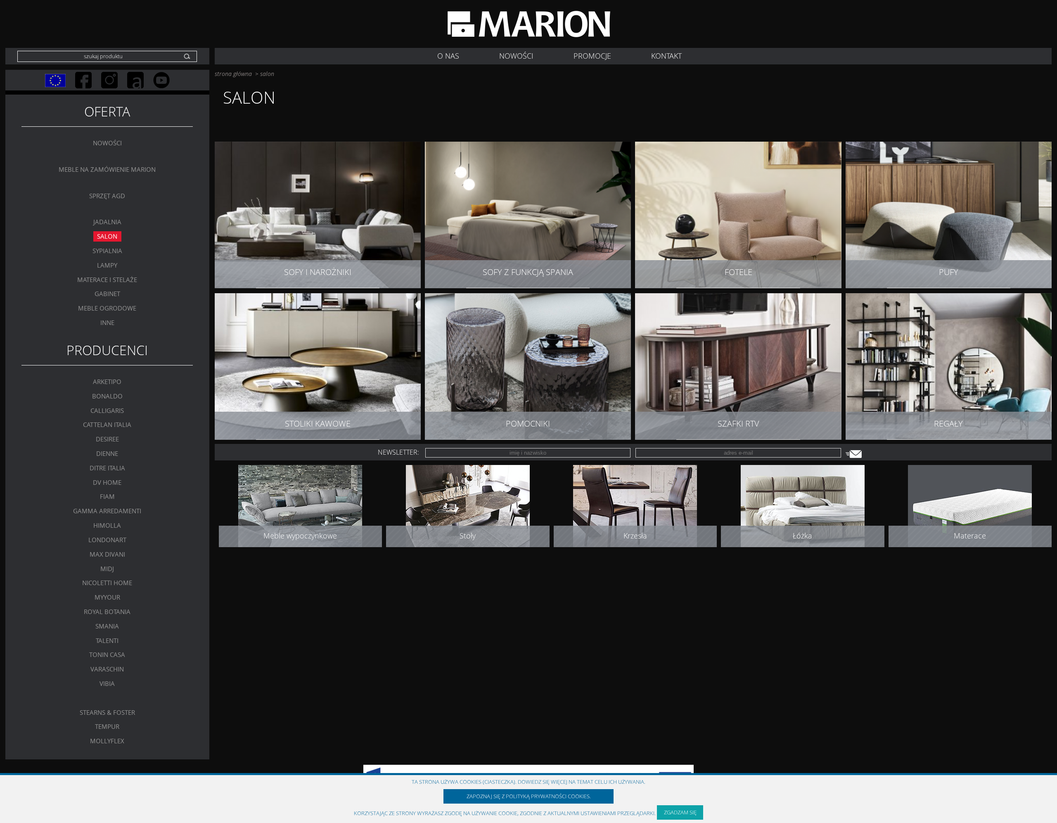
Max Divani (107, 554)
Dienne (107, 454)
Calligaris (107, 410)
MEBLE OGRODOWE (107, 308)
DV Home (107, 482)
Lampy (107, 265)
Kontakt (666, 56)
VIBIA (107, 684)
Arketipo (107, 381)
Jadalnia (107, 222)
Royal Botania (107, 611)
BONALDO (107, 396)
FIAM (107, 497)
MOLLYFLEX (107, 741)
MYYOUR (107, 597)
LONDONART (107, 540)
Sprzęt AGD (107, 196)
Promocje (592, 56)
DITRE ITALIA (107, 468)
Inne (107, 322)
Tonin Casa (107, 655)
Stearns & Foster (107, 712)
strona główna (233, 74)
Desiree (107, 439)
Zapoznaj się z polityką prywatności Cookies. (529, 796)
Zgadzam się (680, 812)
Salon (107, 236)
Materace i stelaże (107, 279)
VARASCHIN (107, 669)
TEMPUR (107, 727)
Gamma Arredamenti (107, 511)
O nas (448, 56)
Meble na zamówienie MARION (107, 170)
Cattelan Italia (107, 425)
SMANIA (107, 626)
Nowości (107, 143)
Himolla (107, 526)
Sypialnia (107, 251)
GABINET (107, 294)
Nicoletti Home (107, 583)
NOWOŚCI (516, 56)
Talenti (107, 640)
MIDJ (107, 568)
